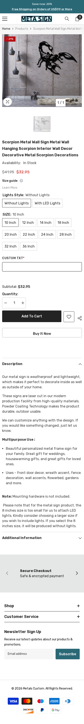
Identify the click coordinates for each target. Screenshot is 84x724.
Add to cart (32, 316)
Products (21, 29)
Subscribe (67, 654)
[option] (42, 70)
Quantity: (10, 294)
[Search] (67, 18)
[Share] (78, 317)
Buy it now (42, 334)
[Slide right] (77, 573)
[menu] (4, 18)
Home (6, 29)
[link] (42, 573)
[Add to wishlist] (69, 316)
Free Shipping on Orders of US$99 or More (42, 9)
